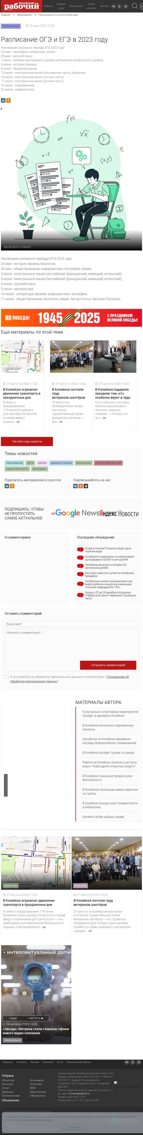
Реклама (104, 6)
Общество (8, 1080)
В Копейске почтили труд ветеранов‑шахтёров (93, 903)
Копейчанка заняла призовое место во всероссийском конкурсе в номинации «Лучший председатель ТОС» (108, 584)
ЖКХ (33, 1087)
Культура (7, 1084)
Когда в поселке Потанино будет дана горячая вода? (108, 550)
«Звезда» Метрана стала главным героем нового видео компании (36, 1031)
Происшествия (11, 1095)
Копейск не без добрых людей (103, 817)
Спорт (5, 1087)
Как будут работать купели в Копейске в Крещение (109, 574)
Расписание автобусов (78, 1062)
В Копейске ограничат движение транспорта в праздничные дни (21, 393)
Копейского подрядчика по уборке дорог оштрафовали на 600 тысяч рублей (109, 558)
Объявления (75, 6)
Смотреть (34, 1018)
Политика (36, 1084)
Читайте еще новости (27, 441)
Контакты (21, 1062)
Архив (60, 1062)
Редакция (8, 1062)
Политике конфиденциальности (35, 1119)
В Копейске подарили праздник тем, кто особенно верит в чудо (112, 393)
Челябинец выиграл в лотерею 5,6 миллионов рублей (106, 566)
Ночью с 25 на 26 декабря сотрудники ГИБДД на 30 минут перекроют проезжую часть (110, 595)
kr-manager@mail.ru (79, 1093)
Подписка (48, 1062)
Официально (37, 1095)
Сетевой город (61, 6)
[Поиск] (135, 6)
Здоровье (8, 1091)
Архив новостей (91, 6)
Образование (38, 1091)
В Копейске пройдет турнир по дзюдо (108, 752)
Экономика (37, 1080)
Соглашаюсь (73, 1126)
